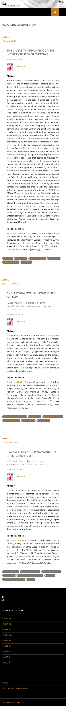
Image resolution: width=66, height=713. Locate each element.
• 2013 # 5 (7, 640)
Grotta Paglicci (11, 420)
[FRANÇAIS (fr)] (3, 597)
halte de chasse (37, 258)
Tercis (31, 579)
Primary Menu (62, 12)
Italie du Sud (28, 420)
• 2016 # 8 (7, 624)
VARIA (5, 682)
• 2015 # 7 (7, 629)
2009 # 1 (5, 280)
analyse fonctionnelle (14, 417)
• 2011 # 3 (7, 651)
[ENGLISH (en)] (3, 599)
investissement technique (30, 575)
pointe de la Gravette (14, 579)
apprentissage (10, 572)
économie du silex (51, 572)
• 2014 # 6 (7, 635)
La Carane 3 (54, 258)
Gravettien (21, 258)
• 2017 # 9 (7, 618)
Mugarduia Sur (11, 262)
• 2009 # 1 (7, 662)
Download (19, 66)
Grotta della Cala (53, 417)
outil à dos (44, 420)
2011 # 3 (5, 37)
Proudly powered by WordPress (14, 702)
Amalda (8, 258)
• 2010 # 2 (7, 657)
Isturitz (50, 575)
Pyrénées (26, 262)
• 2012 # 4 (7, 646)
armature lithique (30, 572)
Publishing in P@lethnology (15, 688)
